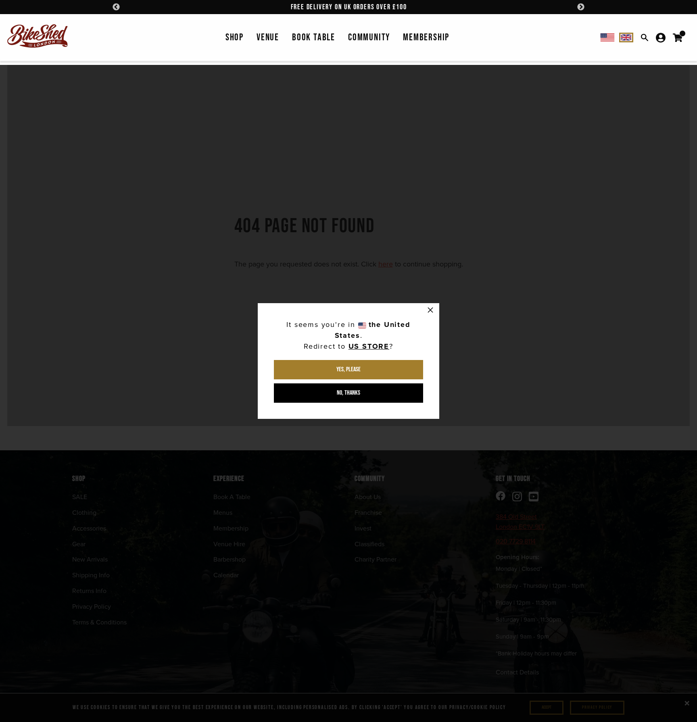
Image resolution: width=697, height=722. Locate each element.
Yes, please (348, 369)
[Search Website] (645, 37)
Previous (116, 7)
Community (369, 37)
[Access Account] (661, 37)
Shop (234, 37)
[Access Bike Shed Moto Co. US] (607, 37)
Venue (268, 37)
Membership (426, 37)
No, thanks (348, 393)
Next (581, 7)
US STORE (368, 346)
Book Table (313, 37)
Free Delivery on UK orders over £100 (349, 7)
